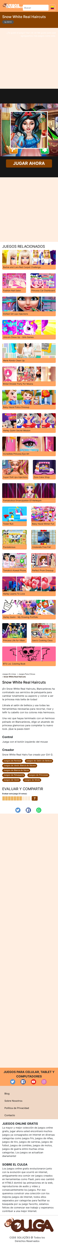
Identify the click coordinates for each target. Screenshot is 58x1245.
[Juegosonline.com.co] (14, 5)
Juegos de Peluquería (14, 775)
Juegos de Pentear (12, 760)
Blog (7, 1093)
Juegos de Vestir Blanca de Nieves (20, 765)
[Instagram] (44, 1081)
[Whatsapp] (38, 810)
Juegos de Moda (32, 780)
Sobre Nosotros (13, 1100)
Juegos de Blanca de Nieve (16, 770)
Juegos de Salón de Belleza (39, 760)
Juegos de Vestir (11, 780)
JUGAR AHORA (29, 163)
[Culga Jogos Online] (29, 1224)
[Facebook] (28, 810)
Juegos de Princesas (38, 775)
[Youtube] (33, 1081)
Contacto (9, 1115)
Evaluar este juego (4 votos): (14, 794)
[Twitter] (18, 810)
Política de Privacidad (16, 1108)
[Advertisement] (29, 58)
